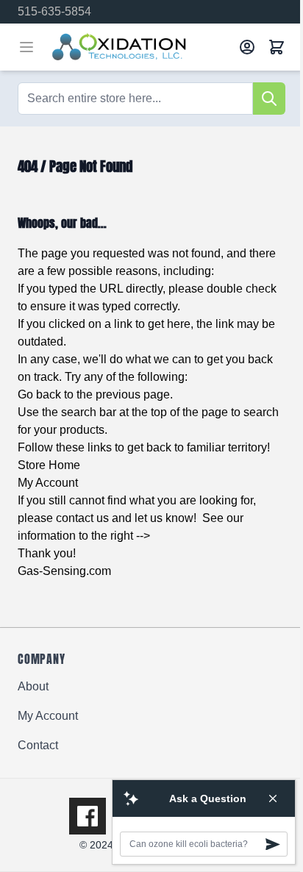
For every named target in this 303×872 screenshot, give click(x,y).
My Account (48, 482)
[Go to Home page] (139, 47)
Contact (38, 745)
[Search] (269, 98)
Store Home (49, 465)
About (33, 686)
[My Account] (247, 47)
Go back (39, 394)
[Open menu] (26, 47)
